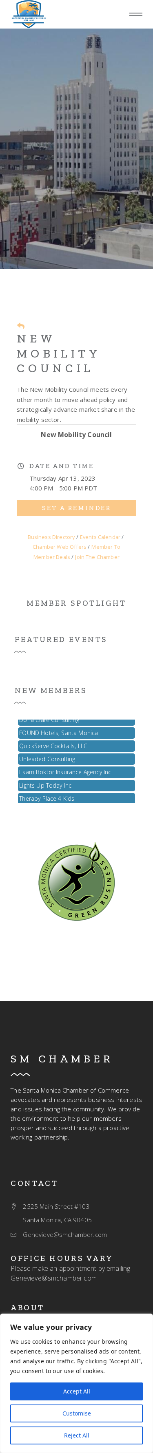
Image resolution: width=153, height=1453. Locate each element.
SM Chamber (62, 1058)
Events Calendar (100, 537)
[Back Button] (20, 326)
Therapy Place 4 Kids (46, 795)
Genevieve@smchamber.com (54, 1278)
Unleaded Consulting (47, 756)
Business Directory (51, 537)
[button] (135, 14)
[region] (76, 1383)
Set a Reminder (76, 508)
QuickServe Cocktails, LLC (53, 743)
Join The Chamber (97, 557)
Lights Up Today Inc (45, 782)
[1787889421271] (29, 14)
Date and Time (61, 466)
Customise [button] (76, 1413)
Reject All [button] (76, 1435)
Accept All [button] (76, 1391)
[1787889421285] (77, 880)
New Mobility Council (58, 353)
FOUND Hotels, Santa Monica (58, 730)
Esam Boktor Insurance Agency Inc (65, 769)
